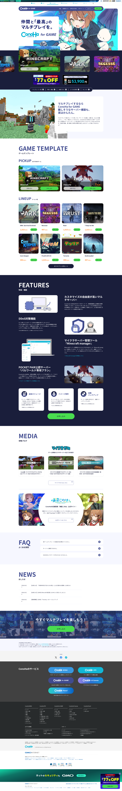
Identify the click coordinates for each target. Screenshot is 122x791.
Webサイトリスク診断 (58, 758)
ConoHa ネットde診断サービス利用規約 (67, 742)
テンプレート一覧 (37, 89)
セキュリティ (52, 787)
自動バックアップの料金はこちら (88, 403)
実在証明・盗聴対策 (28, 759)
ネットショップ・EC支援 (38, 787)
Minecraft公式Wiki (45, 645)
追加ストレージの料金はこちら (28, 407)
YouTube (52, 513)
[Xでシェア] (56, 657)
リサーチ (64, 787)
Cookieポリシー (79, 743)
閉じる (120, 774)
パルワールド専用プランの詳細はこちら (30, 381)
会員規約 (26, 742)
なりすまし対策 (70, 759)
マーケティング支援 (58, 787)
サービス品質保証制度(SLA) (56, 743)
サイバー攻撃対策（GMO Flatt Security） (60, 759)
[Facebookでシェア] (61, 657)
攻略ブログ (61, 89)
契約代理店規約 (27, 743)
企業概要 (85, 743)
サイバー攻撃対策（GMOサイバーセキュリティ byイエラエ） (42, 759)
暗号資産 (78, 787)
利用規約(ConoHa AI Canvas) (80, 742)
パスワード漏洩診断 (50, 758)
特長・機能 (50, 89)
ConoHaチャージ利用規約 (44, 742)
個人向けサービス (84, 787)
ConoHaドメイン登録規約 (33, 742)
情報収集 (68, 787)
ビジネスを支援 (45, 787)
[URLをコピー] (66, 657)
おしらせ (85, 89)
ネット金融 (73, 787)
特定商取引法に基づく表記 (36, 743)
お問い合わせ (64, 743)
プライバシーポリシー (72, 743)
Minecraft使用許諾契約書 (43, 644)
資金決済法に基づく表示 (46, 743)
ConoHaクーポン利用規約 (54, 742)
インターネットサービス (29, 787)
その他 (89, 787)
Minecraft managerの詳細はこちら (74, 356)
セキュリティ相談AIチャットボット (69, 758)
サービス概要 (90, 743)
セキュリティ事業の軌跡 (79, 759)
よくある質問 (73, 89)
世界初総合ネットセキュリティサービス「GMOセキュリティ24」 (35, 758)
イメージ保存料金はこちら (57, 405)
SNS (48, 513)
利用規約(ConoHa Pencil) (90, 742)
